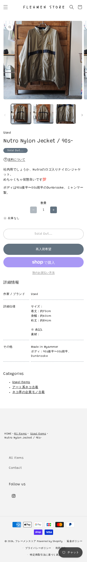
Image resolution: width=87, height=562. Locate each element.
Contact (15, 468)
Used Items (21, 382)
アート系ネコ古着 (25, 387)
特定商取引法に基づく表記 (45, 555)
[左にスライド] (5, 115)
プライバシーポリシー (38, 548)
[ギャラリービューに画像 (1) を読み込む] (21, 114)
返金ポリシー (74, 541)
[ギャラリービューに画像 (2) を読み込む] (43, 114)
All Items (20, 433)
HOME (7, 433)
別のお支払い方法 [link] (43, 273)
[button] (5, 7)
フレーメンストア (25, 541)
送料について (16, 159)
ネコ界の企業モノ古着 (28, 392)
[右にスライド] (82, 115)
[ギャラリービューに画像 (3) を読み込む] (66, 114)
